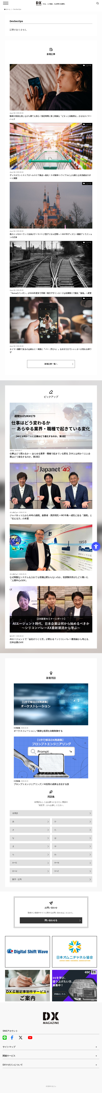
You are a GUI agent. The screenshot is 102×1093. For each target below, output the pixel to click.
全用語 (15, 813)
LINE (6, 1038)
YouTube (31, 1038)
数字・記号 (17, 879)
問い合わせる (51, 920)
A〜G (14, 863)
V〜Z (56, 871)
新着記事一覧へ (51, 364)
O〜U (14, 871)
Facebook (14, 1038)
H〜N (56, 863)
